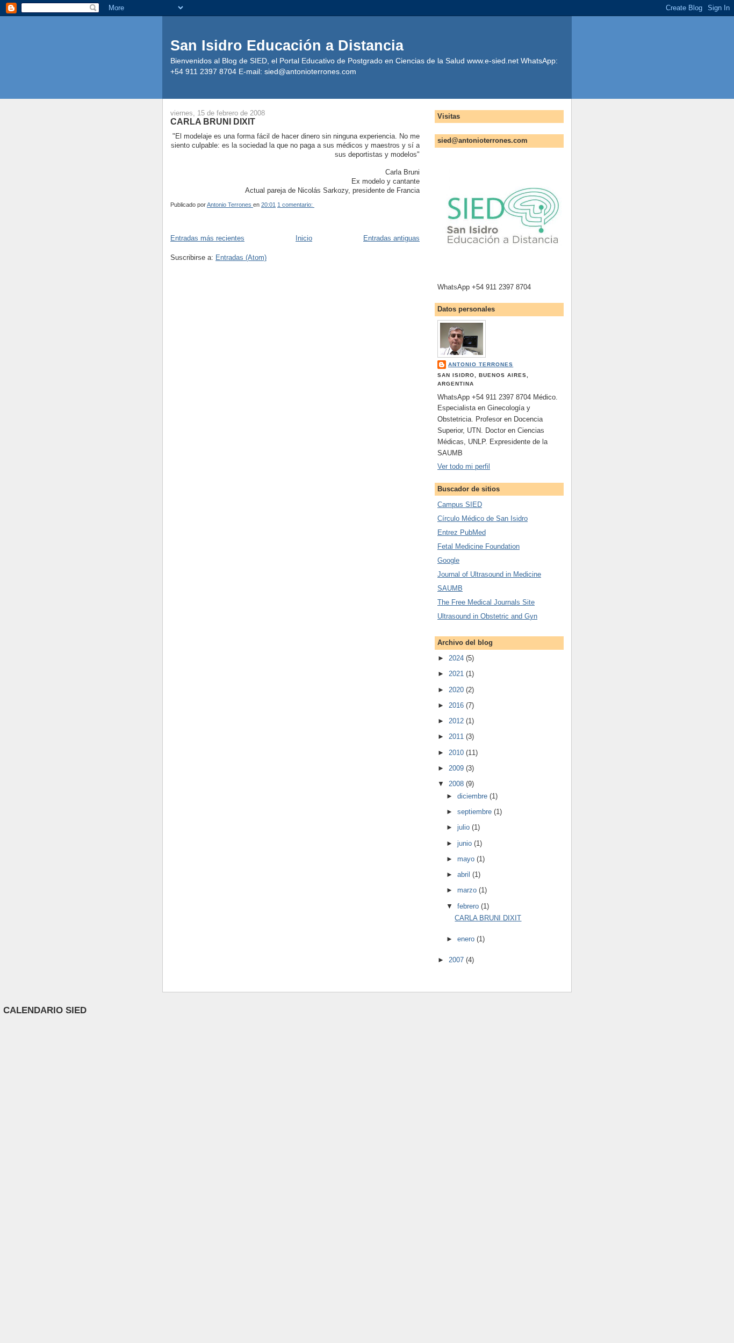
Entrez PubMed (461, 532)
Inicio (304, 238)
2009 (457, 768)
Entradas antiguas (391, 238)
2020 (457, 690)
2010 (457, 753)
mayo (467, 859)
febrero (469, 906)
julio (464, 827)
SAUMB (450, 588)
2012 (457, 721)
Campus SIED (459, 504)
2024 (457, 658)
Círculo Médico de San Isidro (482, 518)
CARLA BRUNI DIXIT (212, 121)
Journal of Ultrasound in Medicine (489, 574)
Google (448, 560)
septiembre (475, 812)
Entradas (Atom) (241, 257)
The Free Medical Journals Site (486, 602)
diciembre (473, 796)
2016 (457, 705)
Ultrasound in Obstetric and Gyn (487, 616)
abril (464, 874)
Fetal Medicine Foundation (478, 546)
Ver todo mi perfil (463, 466)
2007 (457, 960)
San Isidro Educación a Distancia (287, 45)
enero (467, 939)
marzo (468, 890)
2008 (457, 784)
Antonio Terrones (480, 364)
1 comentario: (295, 204)
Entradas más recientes (207, 238)
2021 (457, 674)
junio (465, 843)
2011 (457, 736)
